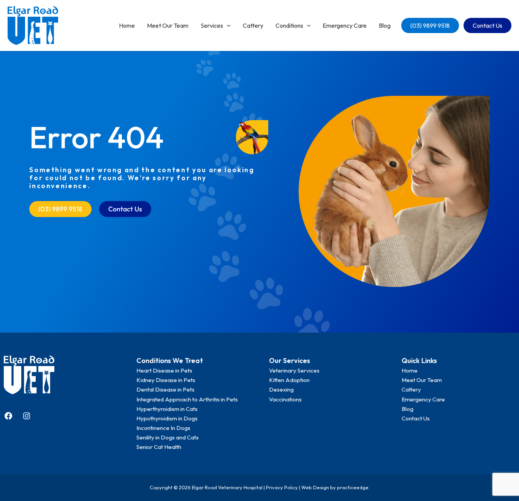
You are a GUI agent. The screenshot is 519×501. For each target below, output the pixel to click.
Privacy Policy (282, 487)
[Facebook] (8, 415)
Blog (385, 25)
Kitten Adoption (289, 380)
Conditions (289, 25)
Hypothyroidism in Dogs (167, 418)
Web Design (315, 487)
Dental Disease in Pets (165, 389)
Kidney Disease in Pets (165, 380)
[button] (227, 25)
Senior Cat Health (158, 446)
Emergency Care (345, 25)
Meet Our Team (167, 25)
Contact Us (487, 25)
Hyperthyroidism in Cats (167, 408)
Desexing (281, 389)
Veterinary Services (294, 370)
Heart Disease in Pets (164, 370)
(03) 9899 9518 (430, 25)
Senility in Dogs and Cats (167, 437)
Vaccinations (285, 399)
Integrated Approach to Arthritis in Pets (187, 399)
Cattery (253, 25)
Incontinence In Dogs (163, 427)
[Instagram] (26, 415)
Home (127, 25)
